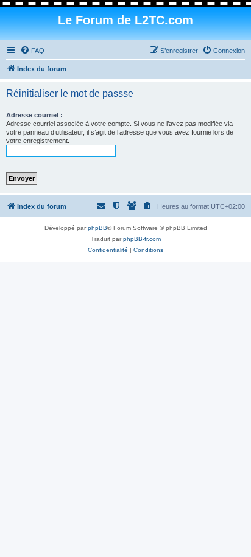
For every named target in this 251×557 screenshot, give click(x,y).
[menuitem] (32, 50)
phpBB (97, 228)
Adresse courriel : (34, 115)
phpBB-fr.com (142, 239)
